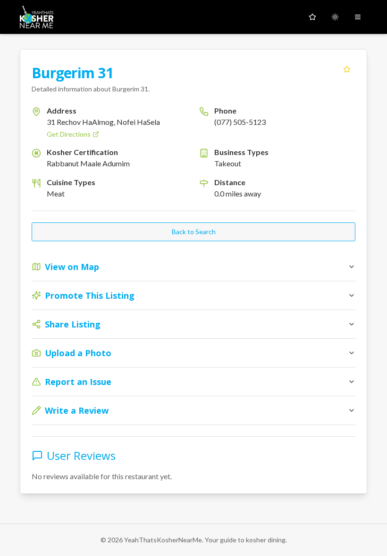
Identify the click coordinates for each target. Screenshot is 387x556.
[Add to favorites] (346, 69)
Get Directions (69, 134)
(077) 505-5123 (240, 121)
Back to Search (194, 232)
